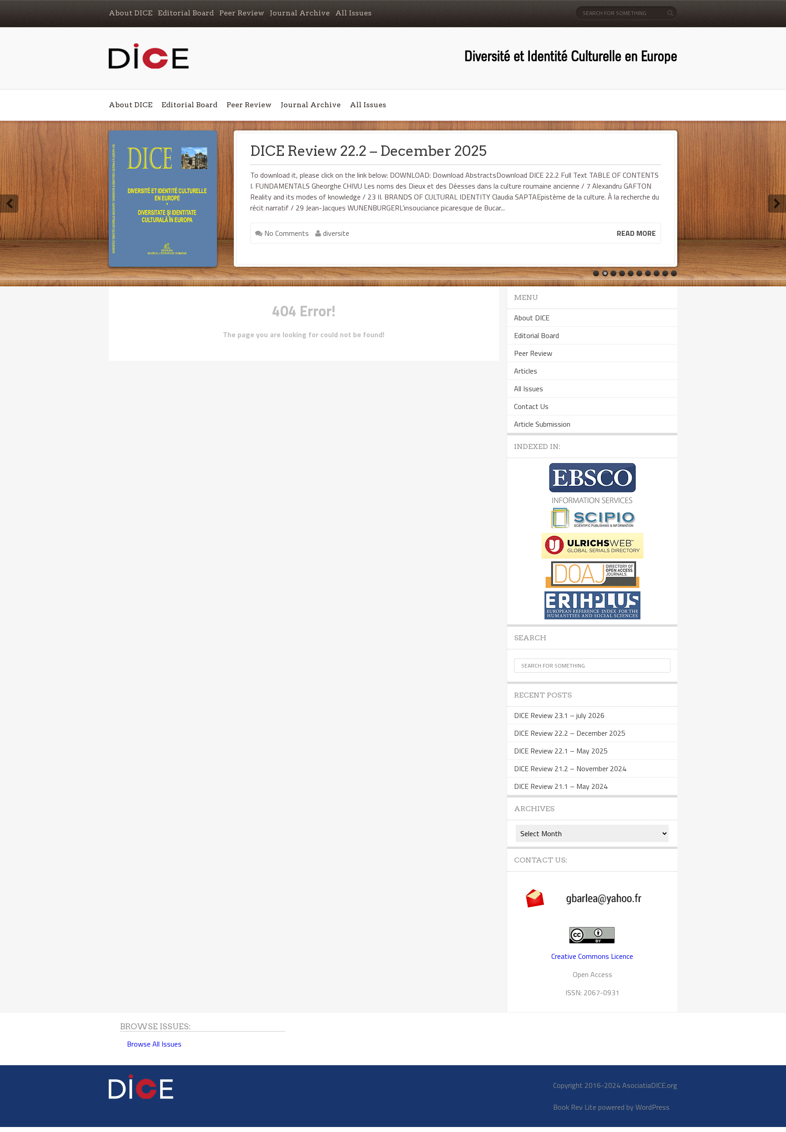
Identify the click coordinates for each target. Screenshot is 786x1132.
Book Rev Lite (574, 1107)
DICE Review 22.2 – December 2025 (569, 733)
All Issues (353, 13)
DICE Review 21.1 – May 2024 (561, 786)
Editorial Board (186, 13)
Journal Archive (300, 13)
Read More (636, 233)
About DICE (130, 13)
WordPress (652, 1107)
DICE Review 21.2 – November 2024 (570, 768)
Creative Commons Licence (592, 956)
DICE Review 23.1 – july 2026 (559, 715)
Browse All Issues (154, 1043)
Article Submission (542, 424)
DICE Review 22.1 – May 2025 (348, 151)
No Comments (285, 233)
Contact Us (531, 406)
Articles (525, 370)
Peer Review (241, 13)
